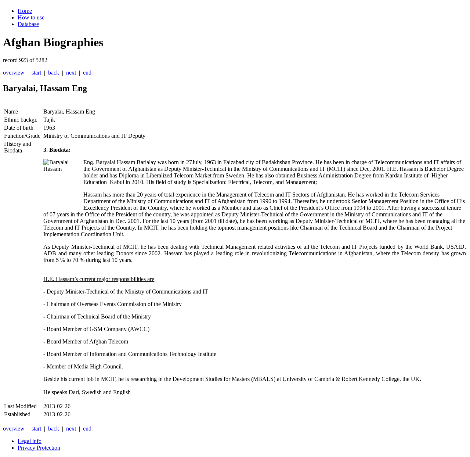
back (53, 72)
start (36, 72)
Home (25, 11)
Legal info (29, 441)
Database (28, 24)
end (87, 72)
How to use (31, 17)
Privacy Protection (39, 448)
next (71, 72)
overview (14, 72)
